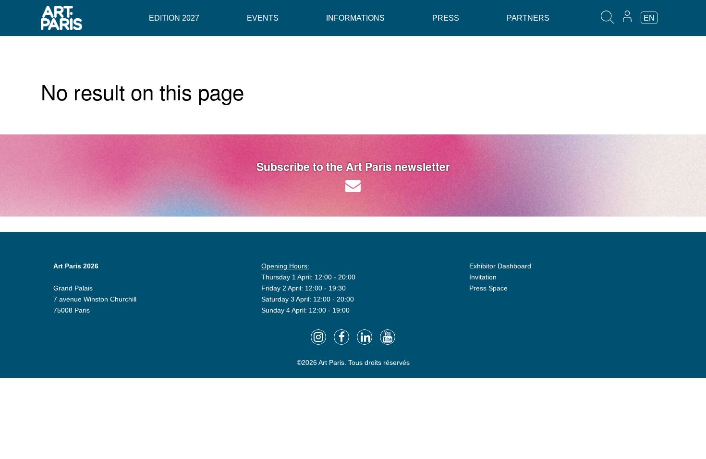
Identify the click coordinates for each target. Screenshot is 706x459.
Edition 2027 (174, 18)
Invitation (483, 277)
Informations (355, 18)
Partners (528, 18)
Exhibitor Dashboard (500, 266)
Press (445, 18)
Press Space (488, 288)
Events (263, 18)
